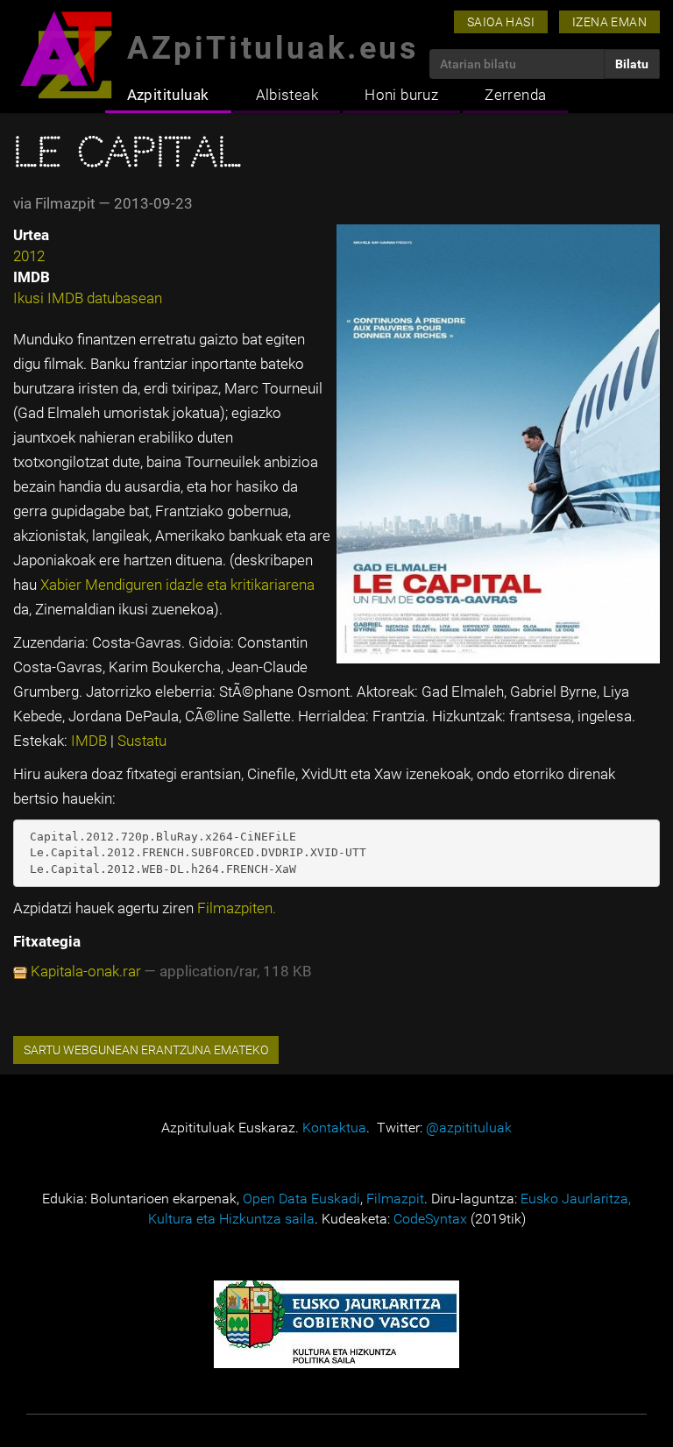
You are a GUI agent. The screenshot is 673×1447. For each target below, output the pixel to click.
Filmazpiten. (236, 908)
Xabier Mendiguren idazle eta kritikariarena (177, 584)
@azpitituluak (469, 1127)
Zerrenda (515, 94)
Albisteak (287, 94)
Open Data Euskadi (301, 1198)
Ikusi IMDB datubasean (87, 298)
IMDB (90, 740)
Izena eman (609, 22)
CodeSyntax (430, 1218)
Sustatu (141, 740)
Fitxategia (47, 941)
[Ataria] (65, 54)
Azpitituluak (168, 94)
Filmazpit (395, 1198)
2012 (29, 256)
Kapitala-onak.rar (86, 971)
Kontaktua (334, 1127)
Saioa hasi (501, 22)
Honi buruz (401, 94)
